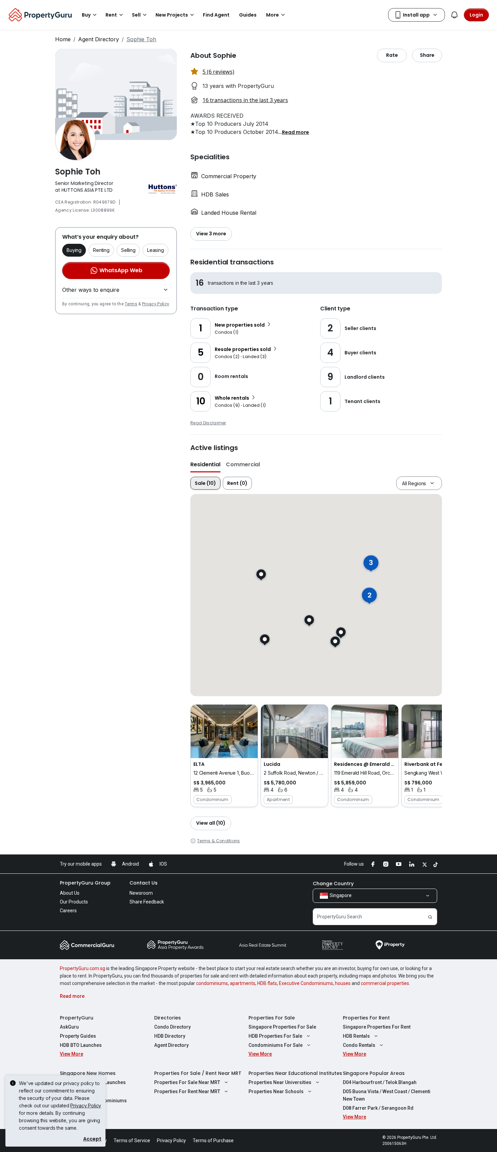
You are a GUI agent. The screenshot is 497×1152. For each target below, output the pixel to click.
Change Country (333, 883)
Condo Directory (172, 1027)
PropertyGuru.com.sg (82, 968)
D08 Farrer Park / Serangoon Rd (378, 1108)
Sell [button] (136, 14)
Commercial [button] (243, 464)
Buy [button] (86, 14)
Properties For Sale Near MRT (187, 1082)
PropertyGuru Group (85, 882)
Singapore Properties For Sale (282, 1027)
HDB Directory (169, 1036)
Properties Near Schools (276, 1091)
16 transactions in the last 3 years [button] (245, 100)
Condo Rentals (359, 1045)
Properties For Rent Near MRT (187, 1091)
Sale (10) (205, 483)
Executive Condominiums (306, 983)
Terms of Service (132, 1140)
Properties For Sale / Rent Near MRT (197, 1073)
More (272, 14)
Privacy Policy (155, 304)
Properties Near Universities (280, 1082)
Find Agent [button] (216, 14)
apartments (242, 983)
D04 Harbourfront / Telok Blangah (380, 1082)
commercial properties (385, 983)
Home (63, 39)
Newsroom (141, 893)
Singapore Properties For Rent (376, 1027)
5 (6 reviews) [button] (218, 71)
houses (343, 983)
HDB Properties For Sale (275, 1036)
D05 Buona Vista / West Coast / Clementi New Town (386, 1095)
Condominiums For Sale (276, 1045)
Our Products (74, 901)
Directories (167, 1017)
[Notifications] (454, 15)
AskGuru (69, 1027)
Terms (131, 304)
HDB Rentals (356, 1036)
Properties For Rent (366, 1017)
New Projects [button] (172, 14)
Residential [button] (205, 464)
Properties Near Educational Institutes (295, 1073)
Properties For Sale (272, 1017)
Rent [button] (111, 14)
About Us (69, 893)
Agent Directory (98, 39)
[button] (295, 131)
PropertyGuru (76, 1017)
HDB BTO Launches (81, 1045)
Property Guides (78, 1036)
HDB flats (267, 983)
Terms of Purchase (213, 1140)
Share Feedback (146, 901)
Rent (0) (237, 483)
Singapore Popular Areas (374, 1073)
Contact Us (143, 882)
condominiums (212, 983)
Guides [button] (248, 14)
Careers (68, 910)
